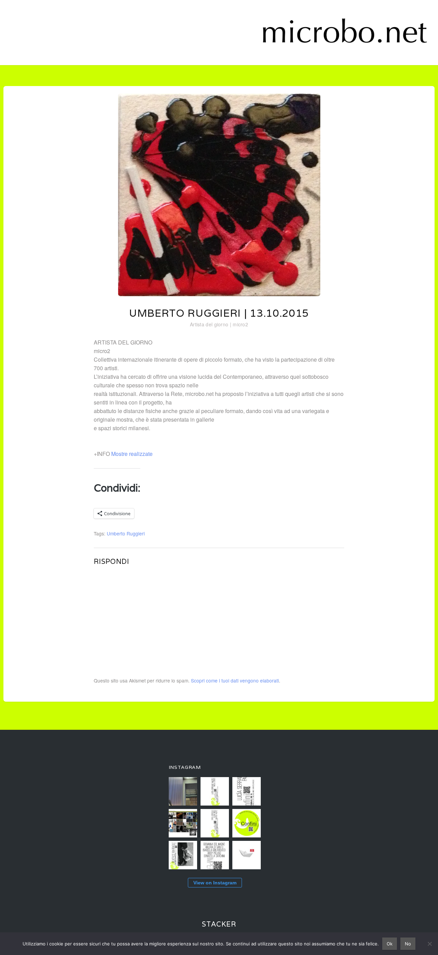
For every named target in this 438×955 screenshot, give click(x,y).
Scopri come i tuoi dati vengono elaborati (235, 680)
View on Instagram (214, 882)
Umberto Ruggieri (126, 533)
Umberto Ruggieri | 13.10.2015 (219, 313)
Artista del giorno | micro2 (219, 324)
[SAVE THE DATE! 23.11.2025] (215, 855)
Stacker (219, 924)
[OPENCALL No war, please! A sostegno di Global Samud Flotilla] (246, 855)
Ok (389, 943)
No (408, 943)
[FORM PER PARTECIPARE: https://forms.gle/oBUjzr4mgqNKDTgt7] (246, 823)
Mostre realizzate (132, 454)
